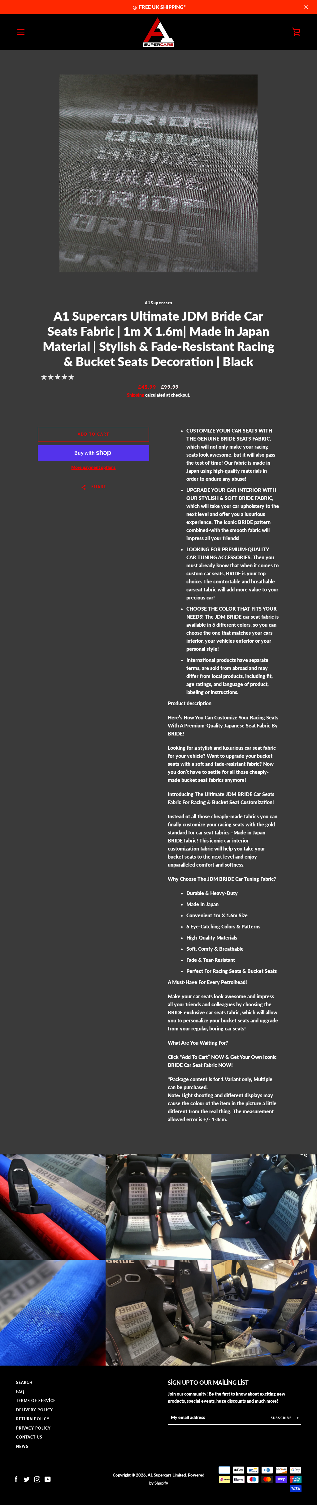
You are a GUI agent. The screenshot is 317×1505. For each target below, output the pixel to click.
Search (24, 1382)
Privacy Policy (33, 1428)
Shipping (135, 395)
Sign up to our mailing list (208, 1382)
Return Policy (33, 1419)
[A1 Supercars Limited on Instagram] (37, 1479)
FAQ (20, 1391)
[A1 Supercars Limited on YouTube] (48, 1479)
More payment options (93, 467)
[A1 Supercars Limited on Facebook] (16, 1479)
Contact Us (29, 1437)
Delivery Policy (34, 1410)
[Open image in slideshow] (158, 173)
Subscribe (282, 1418)
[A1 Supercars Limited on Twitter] (27, 1479)
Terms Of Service (36, 1400)
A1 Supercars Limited (167, 1475)
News (22, 1446)
